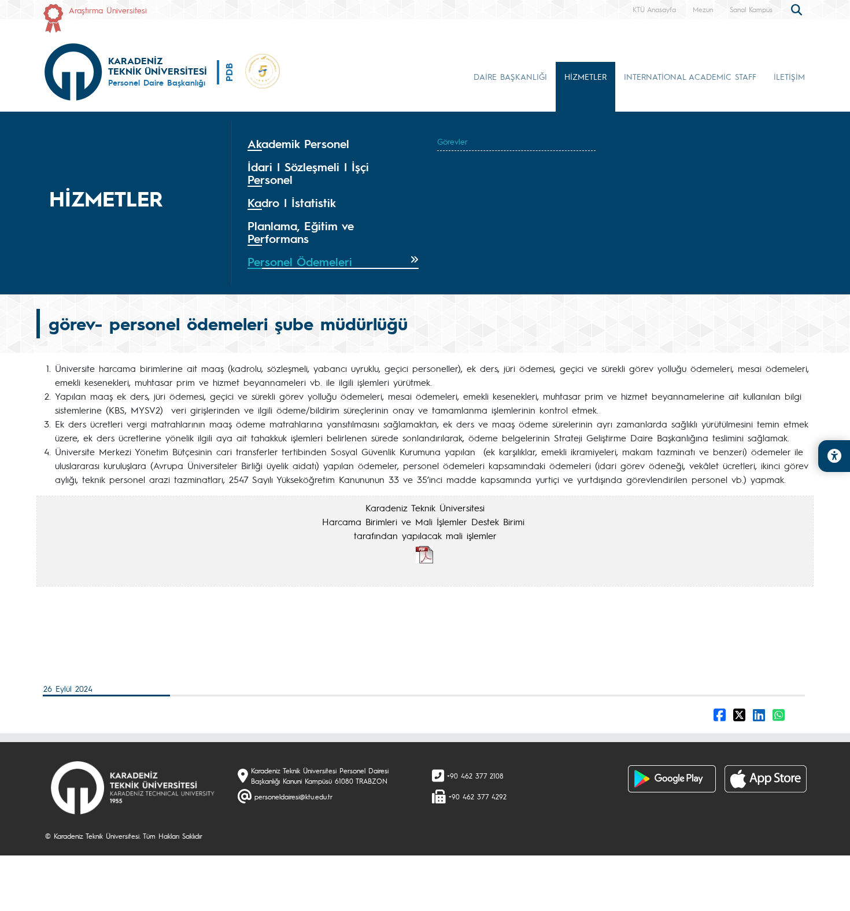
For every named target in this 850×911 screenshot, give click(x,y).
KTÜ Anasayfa (654, 9)
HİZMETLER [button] (585, 76)
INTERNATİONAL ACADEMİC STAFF (690, 76)
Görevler (452, 141)
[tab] (333, 144)
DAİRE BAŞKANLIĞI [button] (510, 76)
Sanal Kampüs (751, 9)
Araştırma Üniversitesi (108, 10)
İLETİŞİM (789, 76)
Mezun (703, 9)
